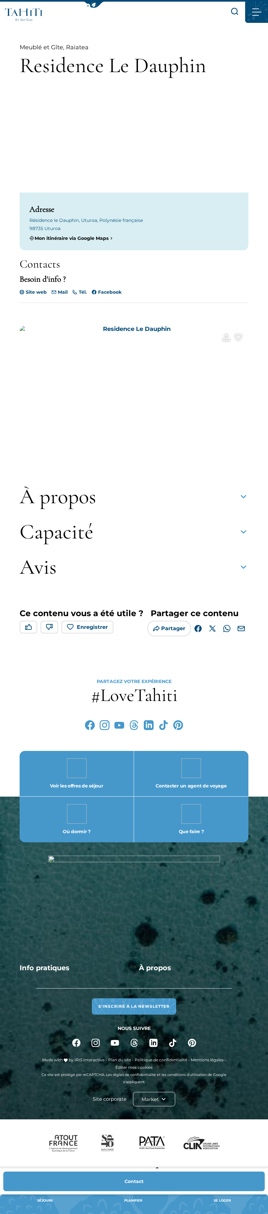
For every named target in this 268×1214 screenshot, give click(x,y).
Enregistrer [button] (92, 627)
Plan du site (119, 1059)
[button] (93, 4)
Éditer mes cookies (134, 1067)
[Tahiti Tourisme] (23, 14)
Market (151, 1099)
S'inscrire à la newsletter (134, 1006)
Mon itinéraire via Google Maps (72, 238)
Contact (134, 1181)
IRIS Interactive (90, 1059)
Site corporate (109, 1099)
